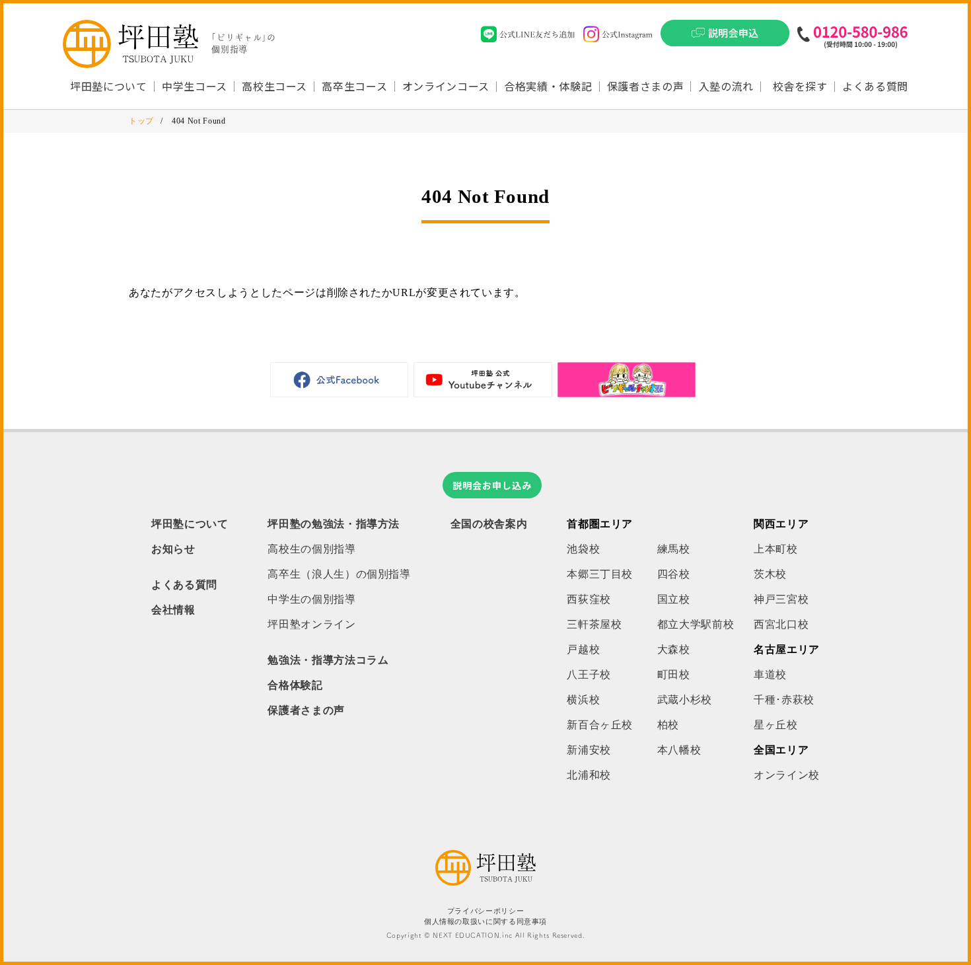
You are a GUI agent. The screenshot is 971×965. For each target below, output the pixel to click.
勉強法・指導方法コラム (328, 660)
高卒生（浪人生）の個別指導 (339, 574)
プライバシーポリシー (485, 911)
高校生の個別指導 (311, 549)
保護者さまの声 (645, 86)
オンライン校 (787, 775)
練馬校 (673, 549)
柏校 (668, 724)
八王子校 (589, 674)
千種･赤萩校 (784, 699)
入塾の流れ (726, 86)
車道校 (770, 674)
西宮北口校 (781, 624)
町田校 (673, 674)
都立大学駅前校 (695, 624)
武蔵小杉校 (684, 699)
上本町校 (776, 549)
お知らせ (173, 549)
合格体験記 (295, 685)
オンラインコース (445, 86)
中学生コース (194, 86)
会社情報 (173, 609)
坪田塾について (189, 523)
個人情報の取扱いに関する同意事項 (485, 921)
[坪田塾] (485, 882)
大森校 (673, 649)
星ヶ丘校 (776, 724)
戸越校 (583, 649)
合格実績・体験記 (548, 86)
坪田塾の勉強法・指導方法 (334, 523)
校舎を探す (800, 86)
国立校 (673, 599)
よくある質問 (875, 86)
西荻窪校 (589, 599)
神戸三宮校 (781, 599)
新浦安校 (589, 749)
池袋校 (583, 549)
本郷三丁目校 (600, 574)
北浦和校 (589, 775)
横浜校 (583, 699)
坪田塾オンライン (311, 624)
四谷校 (673, 574)
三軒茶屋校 (594, 624)
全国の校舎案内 (488, 523)
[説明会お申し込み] (725, 37)
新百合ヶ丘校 (600, 724)
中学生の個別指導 (311, 599)
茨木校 (770, 574)
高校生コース (274, 86)
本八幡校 (679, 749)
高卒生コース (354, 86)
